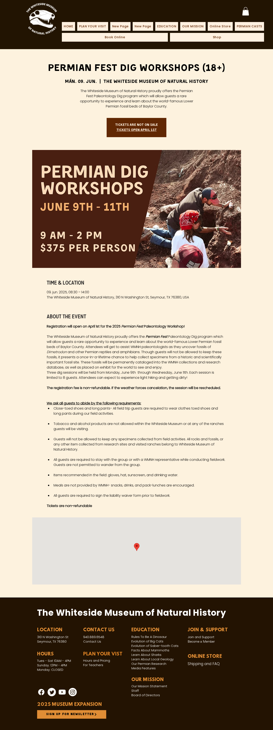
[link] (245, 11)
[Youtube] (62, 692)
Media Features (143, 668)
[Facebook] (41, 692)
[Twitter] (52, 692)
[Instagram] (72, 692)
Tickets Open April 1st (136, 130)
